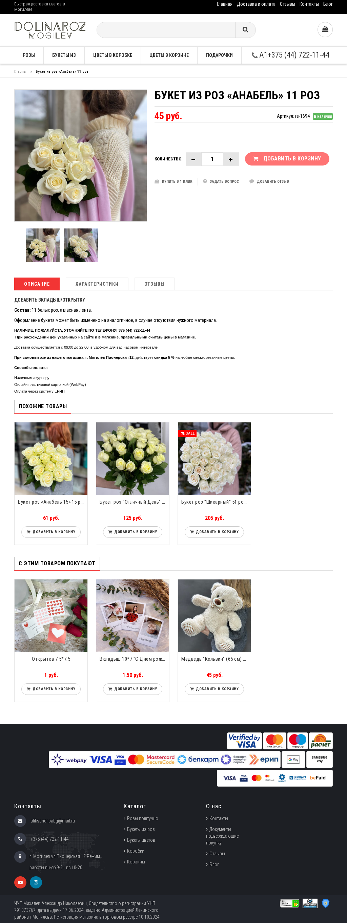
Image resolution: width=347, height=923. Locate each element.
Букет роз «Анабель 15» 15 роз (52, 502)
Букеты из (64, 55)
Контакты (309, 4)
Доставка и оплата (256, 4)
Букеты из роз (141, 829)
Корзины (136, 861)
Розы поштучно (142, 818)
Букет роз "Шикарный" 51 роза (215, 502)
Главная (224, 4)
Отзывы (287, 4)
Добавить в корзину (52, 532)
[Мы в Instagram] (36, 882)
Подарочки (219, 55)
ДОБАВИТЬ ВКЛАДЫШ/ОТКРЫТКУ (49, 300)
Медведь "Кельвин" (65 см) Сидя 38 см (216, 659)
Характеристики (97, 284)
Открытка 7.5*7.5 (51, 659)
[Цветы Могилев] (50, 29)
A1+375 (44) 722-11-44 (293, 55)
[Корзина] (325, 29)
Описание (37, 284)
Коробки (135, 851)
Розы (29, 55)
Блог (328, 4)
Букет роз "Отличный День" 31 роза (134, 502)
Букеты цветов (141, 840)
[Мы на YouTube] (20, 882)
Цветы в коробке (112, 55)
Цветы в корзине (169, 55)
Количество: (168, 158)
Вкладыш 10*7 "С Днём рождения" (134, 659)
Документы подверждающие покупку (222, 836)
